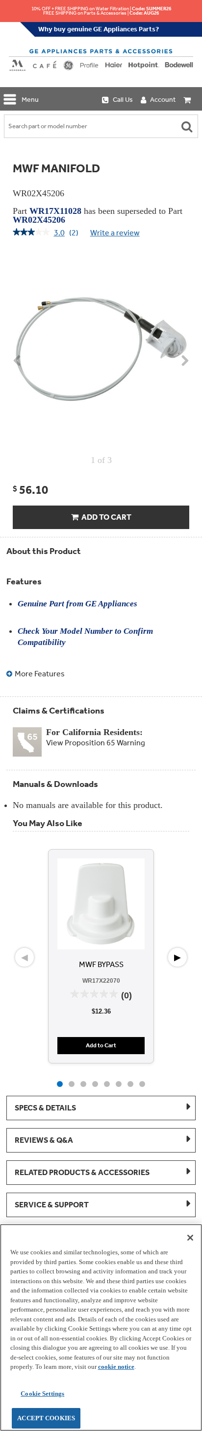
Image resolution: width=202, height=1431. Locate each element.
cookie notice (116, 1366)
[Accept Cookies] (190, 1237)
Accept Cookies (46, 1418)
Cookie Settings (42, 1393)
